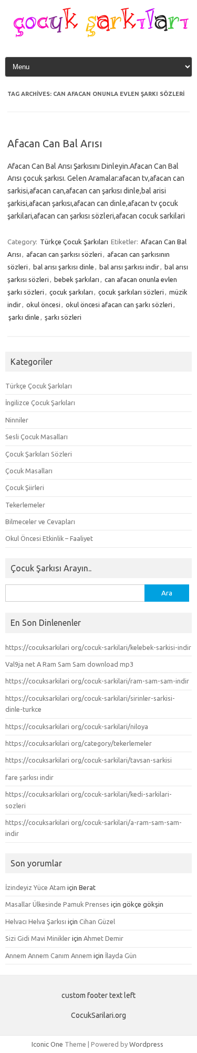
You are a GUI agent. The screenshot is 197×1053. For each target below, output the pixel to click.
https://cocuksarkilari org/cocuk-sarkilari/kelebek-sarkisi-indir (98, 647)
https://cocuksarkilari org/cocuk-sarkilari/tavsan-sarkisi (88, 760)
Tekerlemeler (25, 504)
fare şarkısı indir (29, 777)
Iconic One (47, 1044)
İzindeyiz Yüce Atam (35, 887)
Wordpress (146, 1044)
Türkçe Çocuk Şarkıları (74, 241)
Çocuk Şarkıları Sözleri (38, 454)
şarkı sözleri (63, 317)
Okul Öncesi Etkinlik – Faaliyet (49, 538)
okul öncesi (43, 304)
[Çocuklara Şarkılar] (98, 34)
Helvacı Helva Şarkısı (35, 921)
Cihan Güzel (97, 921)
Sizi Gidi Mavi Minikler (37, 938)
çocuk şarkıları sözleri (131, 292)
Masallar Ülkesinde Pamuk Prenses (57, 904)
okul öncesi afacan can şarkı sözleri (119, 304)
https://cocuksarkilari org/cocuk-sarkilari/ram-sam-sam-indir (97, 681)
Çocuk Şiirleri (24, 487)
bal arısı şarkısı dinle (63, 266)
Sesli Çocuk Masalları (36, 436)
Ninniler (16, 420)
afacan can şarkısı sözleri (64, 254)
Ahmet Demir (103, 938)
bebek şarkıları (76, 279)
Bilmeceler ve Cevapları (40, 521)
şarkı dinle (23, 317)
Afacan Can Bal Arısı (54, 143)
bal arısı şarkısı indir (129, 266)
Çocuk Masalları (29, 470)
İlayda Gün (121, 955)
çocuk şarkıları (71, 292)
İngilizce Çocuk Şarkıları (40, 402)
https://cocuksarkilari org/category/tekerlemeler (78, 743)
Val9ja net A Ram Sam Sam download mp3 (69, 664)
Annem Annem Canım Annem (48, 955)
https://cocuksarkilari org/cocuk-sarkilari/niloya (76, 726)
